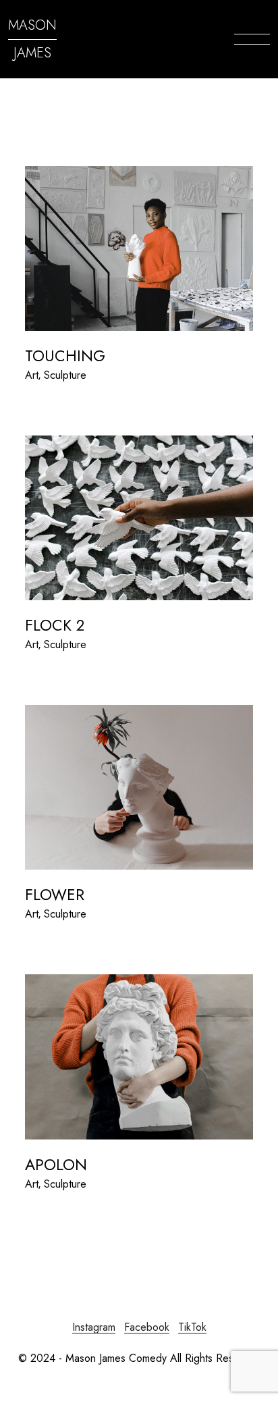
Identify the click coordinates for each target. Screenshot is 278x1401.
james (32, 53)
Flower (54, 894)
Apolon (56, 1164)
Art (31, 375)
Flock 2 (54, 625)
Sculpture (65, 375)
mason (32, 25)
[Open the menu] (252, 39)
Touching (65, 355)
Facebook (146, 1327)
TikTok (192, 1327)
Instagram (93, 1327)
